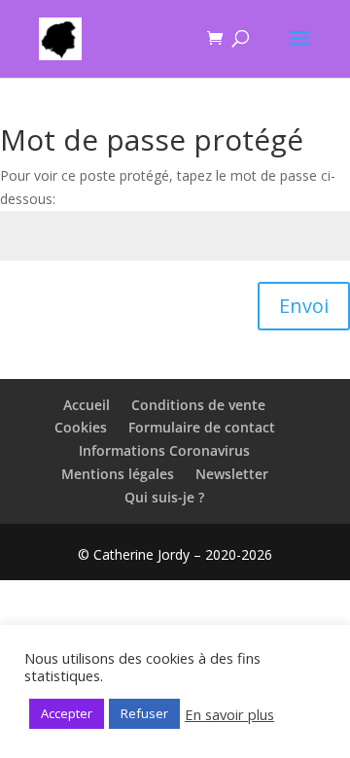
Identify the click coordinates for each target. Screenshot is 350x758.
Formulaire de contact (201, 427)
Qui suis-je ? (164, 497)
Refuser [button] (144, 713)
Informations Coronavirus (164, 450)
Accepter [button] (66, 713)
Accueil (86, 405)
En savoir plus (229, 714)
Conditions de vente (198, 405)
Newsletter (231, 474)
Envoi (304, 306)
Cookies (80, 427)
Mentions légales (117, 474)
